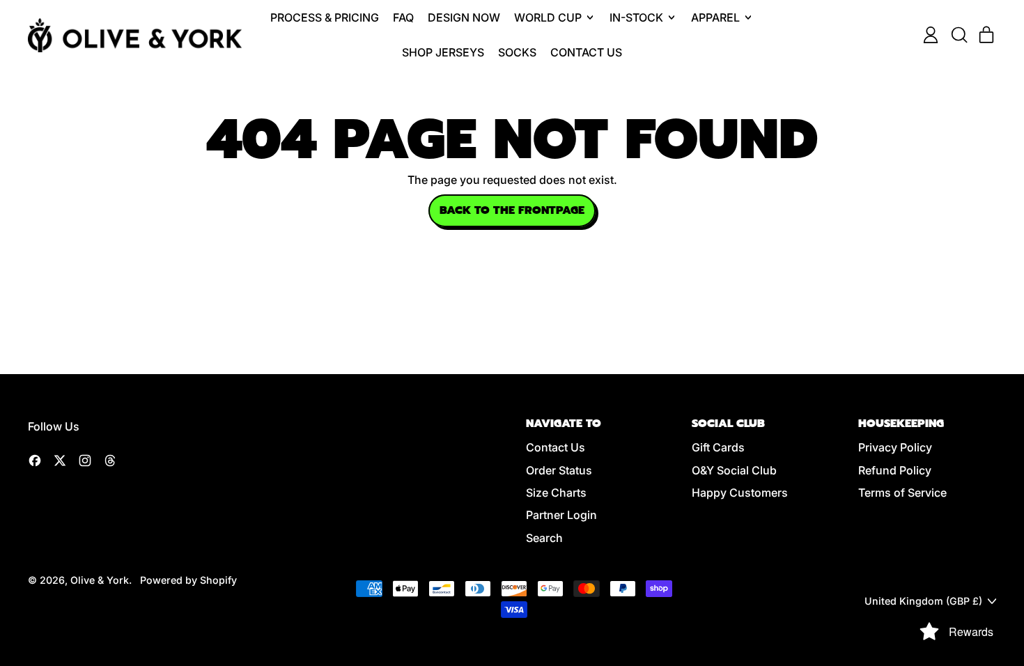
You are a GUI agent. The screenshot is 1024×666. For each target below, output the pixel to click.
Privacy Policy (895, 447)
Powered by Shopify (188, 580)
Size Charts (556, 493)
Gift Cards (718, 447)
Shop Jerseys (443, 52)
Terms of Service (902, 493)
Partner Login (561, 515)
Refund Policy (894, 470)
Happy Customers (740, 493)
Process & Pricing (324, 17)
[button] (958, 35)
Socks (517, 52)
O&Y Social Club (734, 470)
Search (544, 538)
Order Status (559, 470)
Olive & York (99, 580)
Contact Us (586, 52)
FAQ (403, 17)
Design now (464, 17)
